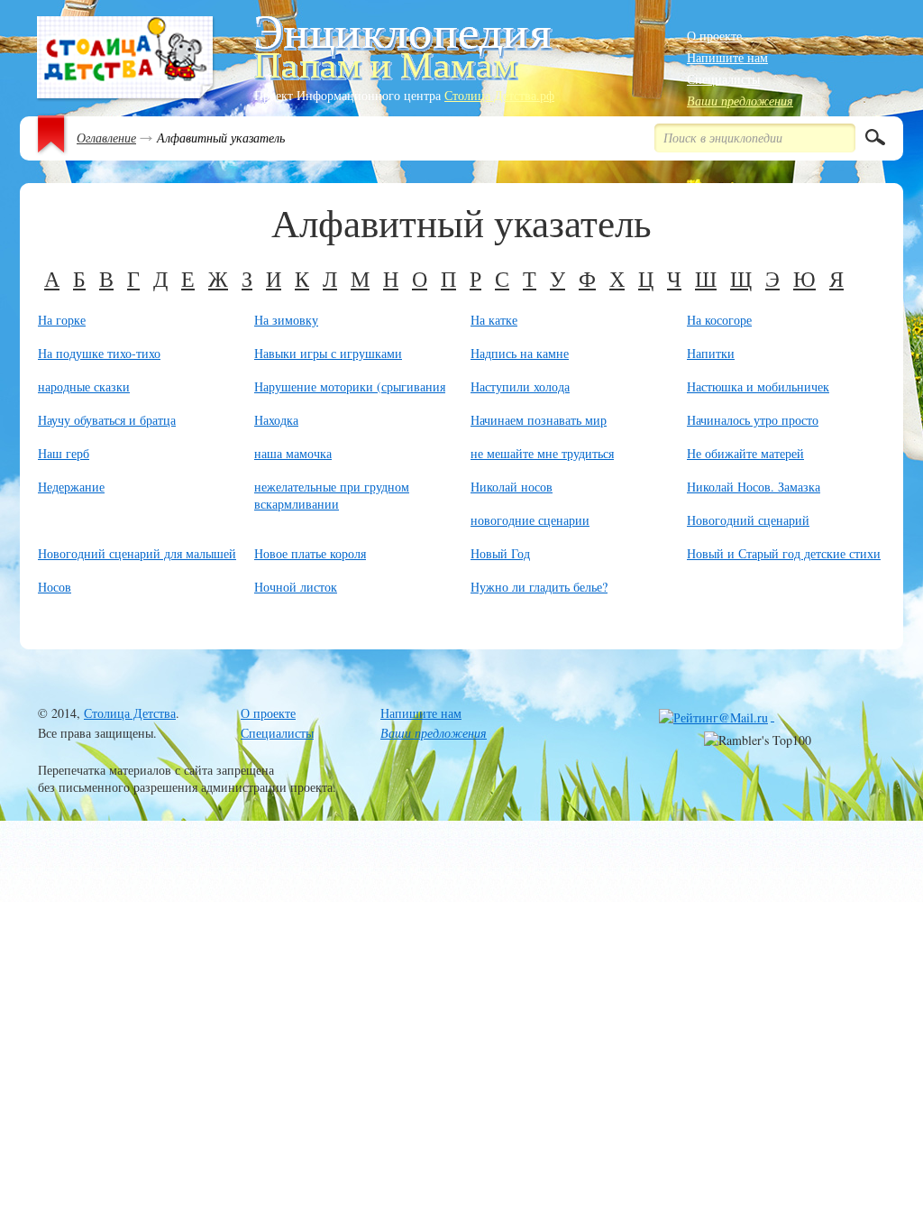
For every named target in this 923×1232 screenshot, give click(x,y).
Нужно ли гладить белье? (539, 586)
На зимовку (286, 319)
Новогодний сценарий (748, 520)
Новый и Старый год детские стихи (784, 553)
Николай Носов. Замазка (753, 486)
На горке (62, 319)
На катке (494, 319)
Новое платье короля (310, 553)
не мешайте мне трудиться (542, 453)
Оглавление (106, 137)
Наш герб (63, 453)
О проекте (714, 35)
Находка (276, 419)
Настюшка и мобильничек (758, 386)
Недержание (71, 486)
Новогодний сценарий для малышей (137, 553)
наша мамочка (293, 453)
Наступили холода (520, 386)
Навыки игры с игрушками (328, 353)
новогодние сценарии (530, 520)
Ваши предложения (740, 100)
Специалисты (723, 78)
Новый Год (500, 553)
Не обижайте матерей (745, 453)
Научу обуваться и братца (107, 419)
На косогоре (719, 319)
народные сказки (84, 386)
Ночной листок (295, 586)
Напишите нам (727, 57)
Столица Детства (130, 713)
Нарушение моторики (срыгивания (349, 386)
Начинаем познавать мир (539, 419)
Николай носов (512, 486)
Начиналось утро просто (752, 419)
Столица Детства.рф (499, 95)
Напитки (711, 353)
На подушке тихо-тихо (99, 353)
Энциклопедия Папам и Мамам (125, 59)
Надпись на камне (520, 353)
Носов (54, 586)
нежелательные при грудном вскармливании (331, 495)
